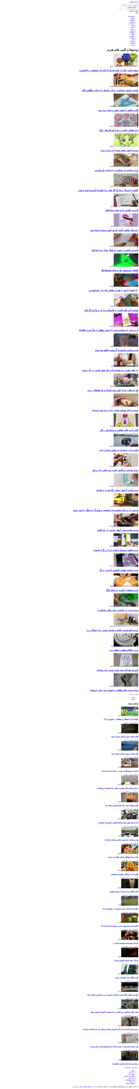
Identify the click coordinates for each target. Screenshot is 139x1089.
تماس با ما (131, 1074)
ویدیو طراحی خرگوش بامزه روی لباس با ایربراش (115, 470)
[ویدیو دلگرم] (134, 1)
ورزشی (132, 30)
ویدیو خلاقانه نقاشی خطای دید (124, 650)
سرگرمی (131, 23)
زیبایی (132, 27)
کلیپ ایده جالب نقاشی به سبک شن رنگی (119, 430)
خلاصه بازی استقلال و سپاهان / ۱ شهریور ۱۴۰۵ (121, 719)
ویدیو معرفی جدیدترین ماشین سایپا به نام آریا (121, 840)
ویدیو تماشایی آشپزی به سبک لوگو (122, 590)
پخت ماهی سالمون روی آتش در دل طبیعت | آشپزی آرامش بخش (114, 1012)
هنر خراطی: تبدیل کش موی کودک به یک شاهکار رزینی (112, 390)
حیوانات (132, 20)
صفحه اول (131, 16)
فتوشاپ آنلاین (130, 1083)
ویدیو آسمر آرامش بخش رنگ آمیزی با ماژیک (117, 490)
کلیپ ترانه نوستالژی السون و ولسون (124, 874)
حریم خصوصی (129, 1080)
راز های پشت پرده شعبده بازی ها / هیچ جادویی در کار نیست (110, 370)
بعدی (132, 699)
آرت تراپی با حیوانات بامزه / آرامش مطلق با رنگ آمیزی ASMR (108, 330)
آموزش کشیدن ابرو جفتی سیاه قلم (121, 210)
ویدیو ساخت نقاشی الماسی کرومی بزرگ (118, 570)
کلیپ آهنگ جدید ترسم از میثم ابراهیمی (123, 891)
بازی (133, 45)
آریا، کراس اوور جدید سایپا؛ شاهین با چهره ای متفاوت (118, 823)
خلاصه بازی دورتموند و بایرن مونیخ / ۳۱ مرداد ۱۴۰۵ (119, 926)
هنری (132, 25)
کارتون (132, 18)
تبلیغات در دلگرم (129, 1076)
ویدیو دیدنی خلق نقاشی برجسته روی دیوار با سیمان (114, 690)
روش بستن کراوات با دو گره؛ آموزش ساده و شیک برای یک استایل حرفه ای (110, 1029)
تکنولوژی (131, 38)
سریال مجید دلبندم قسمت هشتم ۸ (125, 1064)
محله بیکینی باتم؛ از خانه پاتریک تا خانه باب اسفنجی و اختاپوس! (108, 70)
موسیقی (131, 36)
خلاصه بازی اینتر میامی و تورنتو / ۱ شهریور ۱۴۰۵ (120, 909)
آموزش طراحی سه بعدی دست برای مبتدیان (117, 670)
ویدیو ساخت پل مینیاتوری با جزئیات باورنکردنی (116, 170)
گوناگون (131, 32)
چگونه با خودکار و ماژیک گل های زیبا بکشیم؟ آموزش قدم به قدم (108, 190)
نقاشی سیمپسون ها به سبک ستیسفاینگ (119, 270)
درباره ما (131, 1072)
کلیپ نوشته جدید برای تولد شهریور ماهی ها (122, 805)
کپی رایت (131, 1078)
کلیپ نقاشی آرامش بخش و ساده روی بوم (118, 110)
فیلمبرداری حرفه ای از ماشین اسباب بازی (118, 450)
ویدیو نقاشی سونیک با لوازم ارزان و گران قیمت (116, 550)
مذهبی (132, 34)
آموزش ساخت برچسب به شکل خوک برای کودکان (114, 250)
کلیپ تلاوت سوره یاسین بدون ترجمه (124, 736)
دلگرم (132, 1071)
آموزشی (131, 21)
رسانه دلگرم (121, 1086)
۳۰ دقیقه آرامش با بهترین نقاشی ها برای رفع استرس (113, 290)
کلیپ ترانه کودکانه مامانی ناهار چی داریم (123, 857)
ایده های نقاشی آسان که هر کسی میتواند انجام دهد (114, 230)
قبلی (133, 697)
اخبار (132, 39)
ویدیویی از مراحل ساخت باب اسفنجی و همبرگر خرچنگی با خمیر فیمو (105, 510)
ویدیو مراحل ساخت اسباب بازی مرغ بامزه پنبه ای (115, 410)
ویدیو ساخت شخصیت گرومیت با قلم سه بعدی (116, 350)
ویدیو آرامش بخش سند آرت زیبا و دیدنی (119, 150)
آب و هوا (131, 1081)
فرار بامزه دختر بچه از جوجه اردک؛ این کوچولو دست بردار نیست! (114, 1046)
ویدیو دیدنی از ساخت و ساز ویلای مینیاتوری (118, 610)
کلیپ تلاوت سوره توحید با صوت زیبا (125, 754)
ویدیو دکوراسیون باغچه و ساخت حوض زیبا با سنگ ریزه (112, 630)
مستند (132, 29)
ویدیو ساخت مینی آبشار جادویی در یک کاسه (117, 530)
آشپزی (132, 43)
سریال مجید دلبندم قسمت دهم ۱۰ (125, 943)
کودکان (132, 41)
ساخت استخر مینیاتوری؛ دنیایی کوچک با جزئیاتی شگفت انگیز (110, 90)
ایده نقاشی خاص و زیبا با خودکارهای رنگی (118, 130)
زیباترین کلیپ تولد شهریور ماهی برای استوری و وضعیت (117, 788)
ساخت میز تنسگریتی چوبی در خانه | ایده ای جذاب (119, 771)
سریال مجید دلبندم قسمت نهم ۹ (126, 960)
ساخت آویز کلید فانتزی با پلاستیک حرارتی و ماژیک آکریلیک (111, 310)
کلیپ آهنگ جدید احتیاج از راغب (126, 978)
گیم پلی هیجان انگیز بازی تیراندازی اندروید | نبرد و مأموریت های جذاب (112, 995)
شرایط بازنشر (87, 1086)
